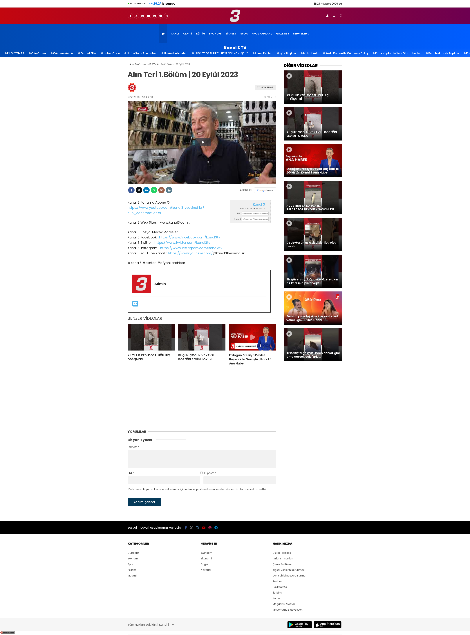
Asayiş (187, 33)
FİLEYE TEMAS (15, 53)
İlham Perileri (263, 53)
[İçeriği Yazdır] (169, 190)
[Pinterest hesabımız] (154, 16)
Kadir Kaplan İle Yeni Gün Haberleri (398, 53)
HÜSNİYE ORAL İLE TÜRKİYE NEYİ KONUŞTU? (221, 53)
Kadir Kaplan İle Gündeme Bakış (347, 53)
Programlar (261, 33)
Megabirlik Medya (284, 604)
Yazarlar (206, 570)
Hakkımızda (280, 587)
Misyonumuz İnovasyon (288, 610)
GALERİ (138, 3)
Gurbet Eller (88, 53)
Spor (244, 33)
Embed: (237, 219)
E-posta (210, 473)
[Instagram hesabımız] (142, 16)
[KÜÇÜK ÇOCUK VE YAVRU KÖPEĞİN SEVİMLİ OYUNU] (201, 337)
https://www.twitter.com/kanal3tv (182, 242)
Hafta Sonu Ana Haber (142, 53)
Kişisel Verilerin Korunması (289, 570)
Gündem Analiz (63, 53)
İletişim (277, 592)
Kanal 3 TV (270, 96)
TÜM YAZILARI (265, 87)
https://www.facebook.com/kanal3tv (189, 237)
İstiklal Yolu (310, 53)
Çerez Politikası (282, 564)
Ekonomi (215, 33)
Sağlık (204, 564)
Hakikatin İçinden (175, 53)
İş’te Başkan (288, 53)
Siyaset (231, 33)
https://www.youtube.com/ (190, 253)
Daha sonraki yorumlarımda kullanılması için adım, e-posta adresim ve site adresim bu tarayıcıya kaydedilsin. (198, 489)
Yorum (134, 447)
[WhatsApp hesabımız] (166, 16)
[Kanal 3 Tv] (235, 21)
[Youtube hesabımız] (148, 16)
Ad (131, 473)
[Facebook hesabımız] (130, 16)
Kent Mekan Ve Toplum (443, 53)
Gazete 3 (282, 33)
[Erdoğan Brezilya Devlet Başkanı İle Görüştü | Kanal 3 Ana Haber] (252, 337)
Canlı (175, 33)
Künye (277, 598)
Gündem (133, 553)
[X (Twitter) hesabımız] (136, 16)
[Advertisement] (109, 116)
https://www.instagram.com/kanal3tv (191, 248)
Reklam (277, 581)
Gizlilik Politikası (282, 553)
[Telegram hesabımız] (160, 16)
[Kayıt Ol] (327, 16)
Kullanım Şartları (283, 558)
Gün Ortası (38, 53)
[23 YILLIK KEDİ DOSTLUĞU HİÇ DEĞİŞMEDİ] (151, 337)
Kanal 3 (259, 204)
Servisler (300, 33)
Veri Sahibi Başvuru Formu (289, 575)
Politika (132, 570)
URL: (239, 213)
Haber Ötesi (112, 53)
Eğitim (200, 33)
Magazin (133, 575)
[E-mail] (135, 305)
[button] (164, 33)
